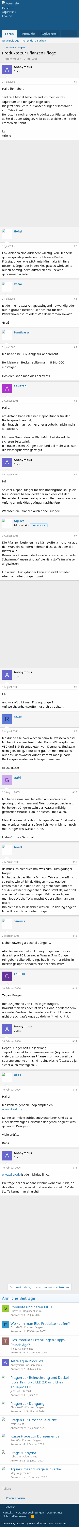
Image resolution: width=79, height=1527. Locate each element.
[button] (19, 33)
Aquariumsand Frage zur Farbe (36, 1469)
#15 (75, 1089)
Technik (27, 1391)
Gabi (17, 777)
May (13, 1473)
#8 (75, 687)
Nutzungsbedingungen (30, 1512)
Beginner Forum (32, 1311)
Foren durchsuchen (34, 40)
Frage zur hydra (23, 1452)
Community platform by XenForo (35, 1523)
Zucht (20, 1424)
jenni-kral (16, 1391)
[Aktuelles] (65, 33)
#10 (75, 792)
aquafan (20, 386)
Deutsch (10, 1506)
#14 (75, 1041)
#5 (75, 400)
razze (18, 716)
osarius (19, 921)
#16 (75, 1167)
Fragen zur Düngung (27, 1403)
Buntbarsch (23, 332)
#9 (75, 731)
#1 (75, 81)
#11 (75, 862)
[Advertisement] (39, 183)
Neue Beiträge (10, 40)
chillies (19, 974)
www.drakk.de (12, 1109)
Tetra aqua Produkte (27, 1361)
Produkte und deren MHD (31, 1307)
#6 (75, 474)
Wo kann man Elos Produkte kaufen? (40, 1323)
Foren (9, 34)
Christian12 (17, 1407)
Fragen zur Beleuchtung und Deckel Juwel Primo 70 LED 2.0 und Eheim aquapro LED (40, 1382)
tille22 (14, 1348)
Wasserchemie (34, 1365)
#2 (75, 246)
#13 (75, 988)
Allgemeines (26, 1348)
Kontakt (8, 1512)
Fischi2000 (16, 1327)
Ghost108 (16, 1311)
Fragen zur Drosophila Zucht (34, 1420)
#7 (75, 535)
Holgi (18, 231)
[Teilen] (70, 82)
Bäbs (17, 1075)
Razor (18, 284)
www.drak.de (11, 1174)
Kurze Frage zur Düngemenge (35, 1436)
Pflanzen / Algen (33, 1327)
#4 (75, 347)
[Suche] (73, 33)
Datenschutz (54, 1512)
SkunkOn (15, 1440)
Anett (18, 847)
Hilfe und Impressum (15, 1516)
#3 (75, 298)
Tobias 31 (16, 1456)
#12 (75, 935)
